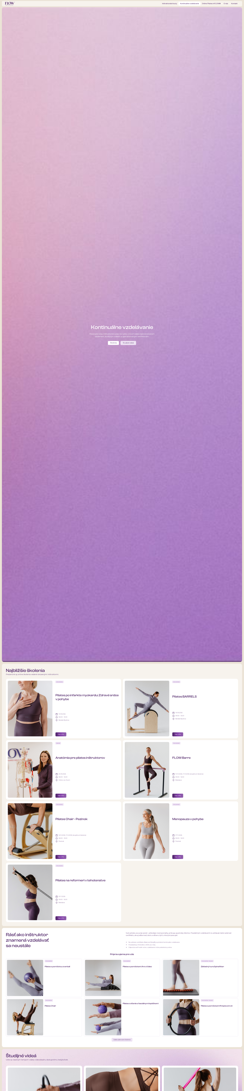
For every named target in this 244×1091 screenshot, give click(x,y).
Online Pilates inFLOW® (211, 3)
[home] (10, 3)
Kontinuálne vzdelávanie (189, 3)
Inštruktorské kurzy (169, 3)
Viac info (61, 734)
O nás (226, 3)
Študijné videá (128, 343)
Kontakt (234, 3)
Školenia (113, 343)
